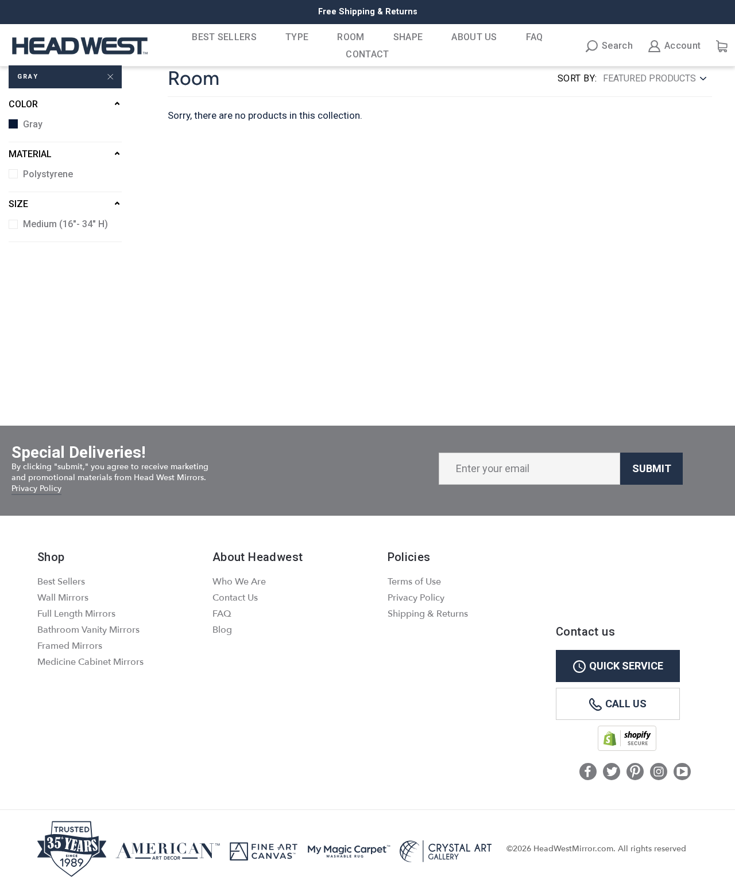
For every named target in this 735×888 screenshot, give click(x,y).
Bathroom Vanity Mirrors (88, 630)
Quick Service (626, 666)
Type (296, 37)
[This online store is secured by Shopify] (627, 748)
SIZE (18, 203)
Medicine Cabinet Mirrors (90, 662)
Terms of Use (414, 581)
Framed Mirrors (69, 646)
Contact (367, 54)
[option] (367, 12)
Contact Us (235, 597)
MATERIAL (30, 154)
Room (350, 37)
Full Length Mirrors (76, 613)
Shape (408, 37)
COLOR (23, 104)
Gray (27, 76)
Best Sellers (224, 37)
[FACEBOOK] (588, 772)
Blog (222, 630)
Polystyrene (48, 174)
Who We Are (239, 581)
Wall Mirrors (62, 597)
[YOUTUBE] (682, 772)
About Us (474, 37)
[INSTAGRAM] (658, 772)
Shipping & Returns (428, 613)
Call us (626, 704)
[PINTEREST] (635, 772)
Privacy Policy (36, 488)
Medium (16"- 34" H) (65, 224)
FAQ (534, 37)
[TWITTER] (611, 772)
